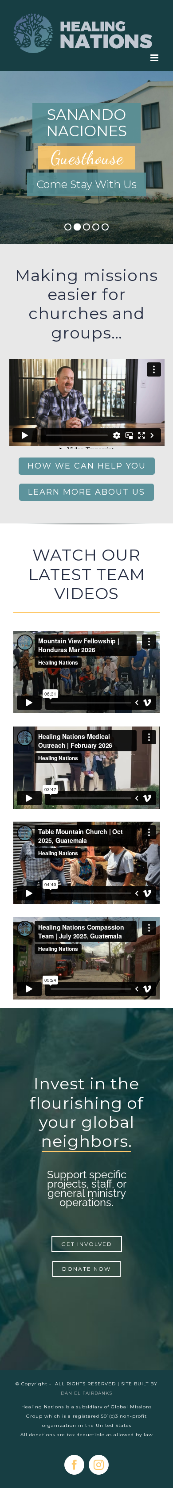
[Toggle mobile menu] (155, 57)
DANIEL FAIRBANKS (86, 1393)
